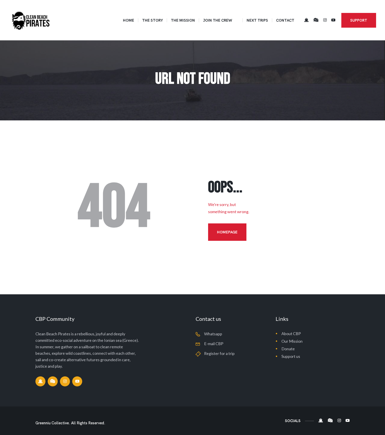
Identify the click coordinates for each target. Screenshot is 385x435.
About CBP (291, 333)
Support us (290, 356)
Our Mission (292, 341)
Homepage (227, 232)
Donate (288, 348)
